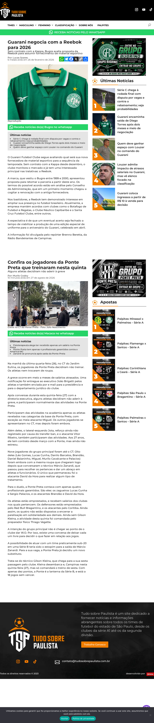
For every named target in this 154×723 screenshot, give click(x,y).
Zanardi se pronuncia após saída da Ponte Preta (39, 353)
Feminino (44, 25)
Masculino (26, 25)
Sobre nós (86, 25)
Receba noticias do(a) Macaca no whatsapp (44, 333)
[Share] (85, 59)
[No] (150, 715)
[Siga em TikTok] (151, 10)
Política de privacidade (83, 718)
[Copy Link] (80, 59)
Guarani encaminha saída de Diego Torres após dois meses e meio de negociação (47, 144)
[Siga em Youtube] (144, 10)
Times (11, 25)
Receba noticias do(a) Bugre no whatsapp (43, 127)
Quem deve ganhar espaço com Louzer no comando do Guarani (48, 147)
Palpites (103, 25)
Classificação (64, 25)
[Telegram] (66, 59)
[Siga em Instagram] (137, 10)
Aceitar (64, 718)
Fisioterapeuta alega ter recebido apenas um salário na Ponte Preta (45, 346)
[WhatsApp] (61, 59)
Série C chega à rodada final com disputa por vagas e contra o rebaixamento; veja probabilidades (45, 139)
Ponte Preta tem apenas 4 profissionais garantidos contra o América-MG (44, 350)
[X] (76, 59)
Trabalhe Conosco (95, 644)
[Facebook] (71, 59)
